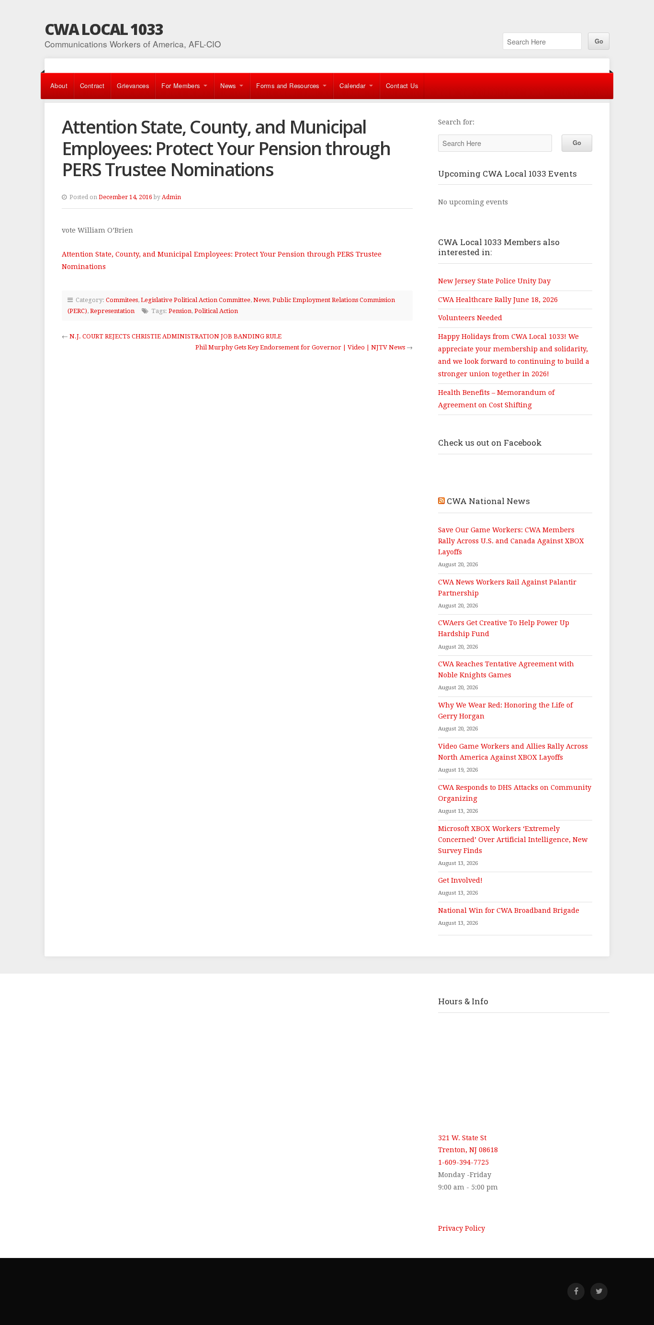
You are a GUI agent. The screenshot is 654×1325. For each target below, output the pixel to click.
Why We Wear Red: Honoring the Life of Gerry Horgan (505, 710)
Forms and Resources (287, 85)
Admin (171, 197)
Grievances (133, 85)
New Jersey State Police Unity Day (494, 281)
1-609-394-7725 (463, 1162)
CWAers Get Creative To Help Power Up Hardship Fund (503, 628)
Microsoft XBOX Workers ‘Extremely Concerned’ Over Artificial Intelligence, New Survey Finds (512, 839)
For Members (180, 85)
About (59, 85)
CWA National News (488, 500)
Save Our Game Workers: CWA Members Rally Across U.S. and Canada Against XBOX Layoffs (511, 541)
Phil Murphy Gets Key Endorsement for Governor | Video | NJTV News (300, 347)
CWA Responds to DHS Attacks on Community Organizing (514, 793)
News (228, 85)
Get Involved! (460, 880)
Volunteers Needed (470, 318)
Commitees (122, 299)
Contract (92, 85)
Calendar (352, 85)
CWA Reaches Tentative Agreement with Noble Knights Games (506, 669)
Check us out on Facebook (490, 442)
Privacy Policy (461, 1228)
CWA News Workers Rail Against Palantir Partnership (507, 587)
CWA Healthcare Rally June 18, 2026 (498, 299)
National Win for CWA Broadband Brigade (508, 910)
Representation (112, 310)
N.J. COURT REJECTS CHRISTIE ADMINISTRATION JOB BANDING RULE (175, 336)
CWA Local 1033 (104, 29)
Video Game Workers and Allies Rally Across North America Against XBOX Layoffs (513, 751)
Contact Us (402, 85)
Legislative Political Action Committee (195, 299)
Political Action (216, 310)
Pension (180, 310)
